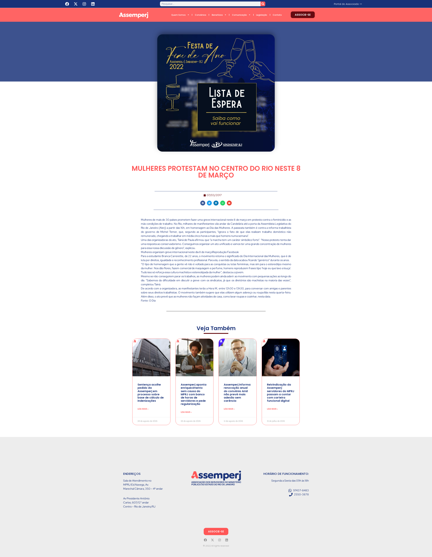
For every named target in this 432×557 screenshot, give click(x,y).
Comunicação (239, 14)
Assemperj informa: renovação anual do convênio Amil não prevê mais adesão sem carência (237, 393)
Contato (277, 14)
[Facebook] (67, 4)
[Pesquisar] (263, 4)
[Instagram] (84, 4)
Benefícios (217, 14)
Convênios (200, 14)
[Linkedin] (93, 4)
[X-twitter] (76, 4)
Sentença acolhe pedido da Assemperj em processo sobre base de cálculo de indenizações (151, 393)
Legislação (261, 14)
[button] (202, 203)
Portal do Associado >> (348, 4)
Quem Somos (178, 14)
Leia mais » (143, 409)
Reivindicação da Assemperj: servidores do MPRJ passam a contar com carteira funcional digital (280, 393)
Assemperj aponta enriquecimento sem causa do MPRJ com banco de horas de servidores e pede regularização (193, 394)
